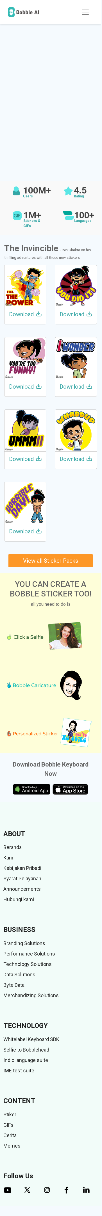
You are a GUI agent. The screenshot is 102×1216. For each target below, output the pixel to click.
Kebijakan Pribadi (22, 868)
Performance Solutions (29, 954)
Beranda (12, 847)
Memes (12, 1146)
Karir (8, 858)
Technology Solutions (27, 964)
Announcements (22, 889)
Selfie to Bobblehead (26, 1050)
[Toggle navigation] (85, 12)
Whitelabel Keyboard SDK (31, 1039)
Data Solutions (19, 974)
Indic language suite (25, 1060)
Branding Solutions (24, 943)
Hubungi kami (18, 899)
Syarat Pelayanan (22, 878)
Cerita (10, 1135)
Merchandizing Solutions (31, 995)
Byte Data (13, 985)
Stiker (9, 1114)
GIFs (8, 1125)
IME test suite (18, 1071)
